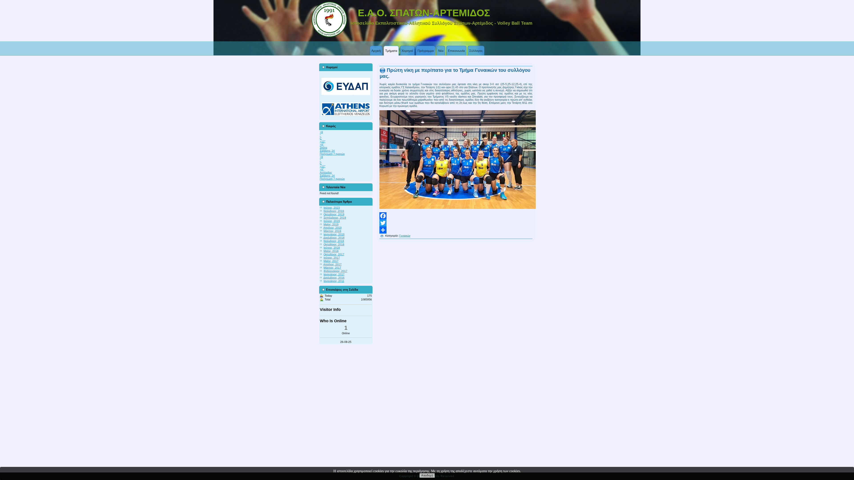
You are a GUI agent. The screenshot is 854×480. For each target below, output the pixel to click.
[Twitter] (455, 222)
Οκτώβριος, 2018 (334, 244)
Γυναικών (404, 235)
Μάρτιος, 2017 (332, 267)
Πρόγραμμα (425, 50)
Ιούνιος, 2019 (332, 221)
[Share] (455, 230)
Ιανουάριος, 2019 (334, 234)
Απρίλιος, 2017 (332, 264)
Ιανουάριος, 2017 (334, 274)
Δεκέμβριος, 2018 (333, 237)
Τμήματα (391, 50)
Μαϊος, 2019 (331, 224)
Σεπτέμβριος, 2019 (335, 217)
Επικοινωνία (456, 50)
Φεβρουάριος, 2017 (335, 271)
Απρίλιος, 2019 (332, 227)
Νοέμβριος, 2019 (334, 211)
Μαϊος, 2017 (331, 261)
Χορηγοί (407, 50)
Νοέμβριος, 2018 (334, 241)
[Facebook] (455, 215)
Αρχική (376, 50)
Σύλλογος (476, 50)
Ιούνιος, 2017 (332, 257)
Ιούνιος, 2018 (332, 247)
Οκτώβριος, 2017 (334, 254)
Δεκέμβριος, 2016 (333, 277)
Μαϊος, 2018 (331, 251)
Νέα (440, 50)
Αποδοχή (427, 475)
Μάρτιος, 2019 (332, 231)
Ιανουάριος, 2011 (334, 281)
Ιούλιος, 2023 (332, 207)
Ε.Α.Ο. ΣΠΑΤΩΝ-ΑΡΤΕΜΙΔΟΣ (424, 12)
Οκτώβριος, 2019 (334, 214)
